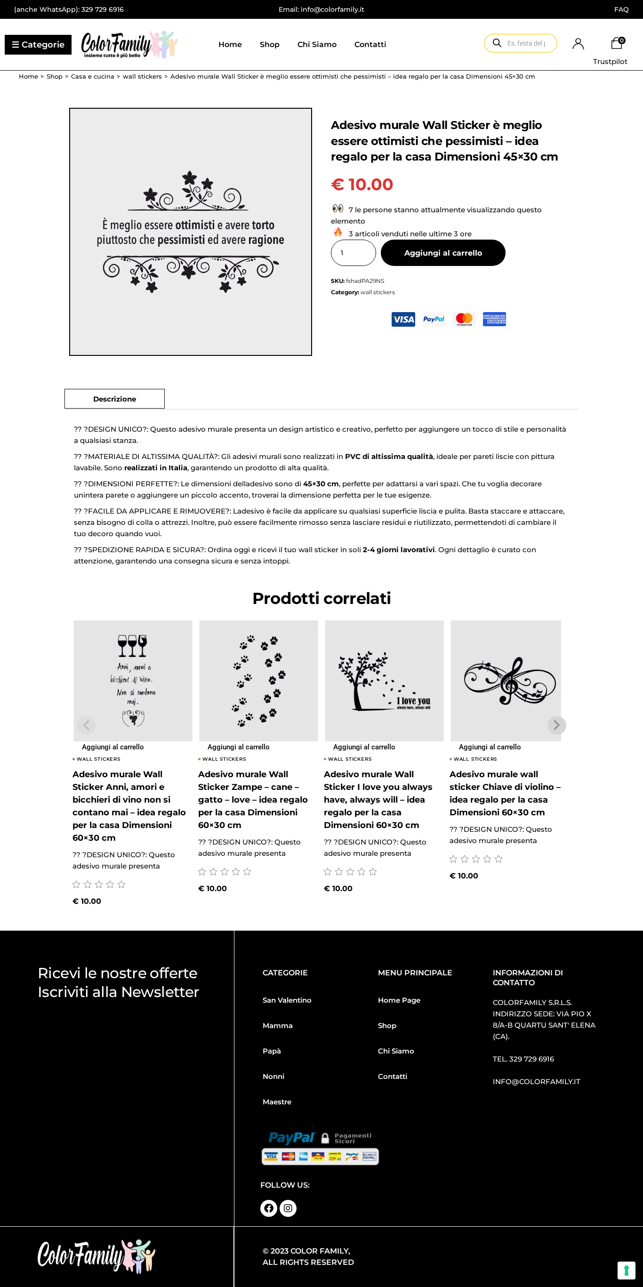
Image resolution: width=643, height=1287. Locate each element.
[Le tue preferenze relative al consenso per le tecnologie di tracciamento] (626, 1270)
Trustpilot (610, 61)
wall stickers (378, 292)
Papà (272, 1050)
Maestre (277, 1101)
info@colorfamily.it (536, 1081)
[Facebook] (268, 1208)
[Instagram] (288, 1208)
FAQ (621, 9)
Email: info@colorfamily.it (321, 9)
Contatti (392, 1076)
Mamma (278, 1025)
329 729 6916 (102, 9)
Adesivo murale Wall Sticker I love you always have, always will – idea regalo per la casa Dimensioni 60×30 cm (378, 799)
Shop (387, 1025)
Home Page (399, 1000)
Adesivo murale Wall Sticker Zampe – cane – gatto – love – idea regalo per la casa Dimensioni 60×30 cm (253, 799)
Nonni (273, 1076)
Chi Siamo (396, 1050)
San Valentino (287, 1000)
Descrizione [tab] (114, 398)
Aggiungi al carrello (443, 253)
